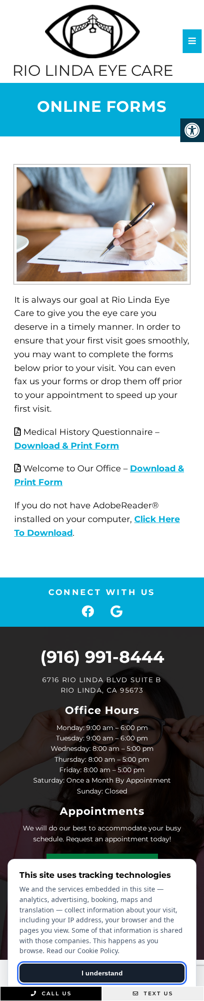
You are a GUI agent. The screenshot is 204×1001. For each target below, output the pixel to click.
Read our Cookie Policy (82, 950)
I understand (102, 973)
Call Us (55, 993)
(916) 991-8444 (102, 657)
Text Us (157, 993)
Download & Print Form (66, 446)
